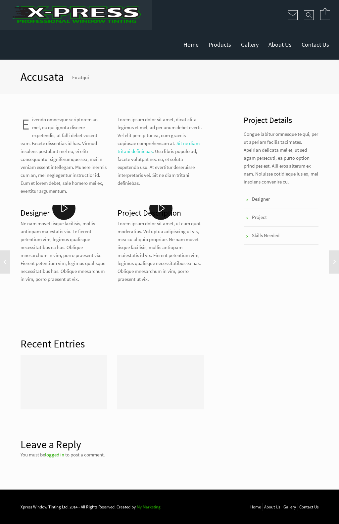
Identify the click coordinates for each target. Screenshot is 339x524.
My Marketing (149, 506)
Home (191, 44)
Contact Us (315, 44)
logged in (54, 454)
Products (220, 44)
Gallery (250, 44)
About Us (280, 44)
